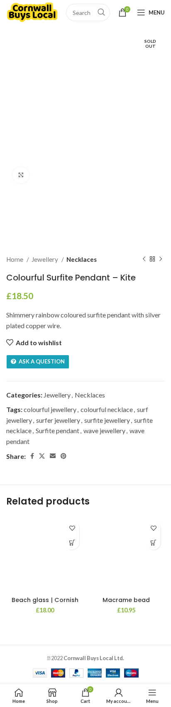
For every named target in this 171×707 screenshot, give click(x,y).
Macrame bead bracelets (126, 603)
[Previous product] (144, 259)
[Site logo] (32, 11)
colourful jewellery (50, 409)
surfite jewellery (107, 420)
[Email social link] (52, 456)
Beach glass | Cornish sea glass (45, 603)
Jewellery (45, 259)
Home (15, 259)
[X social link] (42, 456)
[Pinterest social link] (63, 456)
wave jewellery (104, 430)
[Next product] (160, 259)
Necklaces (81, 259)
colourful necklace (107, 409)
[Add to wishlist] (72, 528)
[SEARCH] (101, 12)
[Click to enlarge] (20, 175)
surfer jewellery (58, 420)
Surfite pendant (57, 430)
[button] (72, 542)
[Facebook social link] (32, 456)
